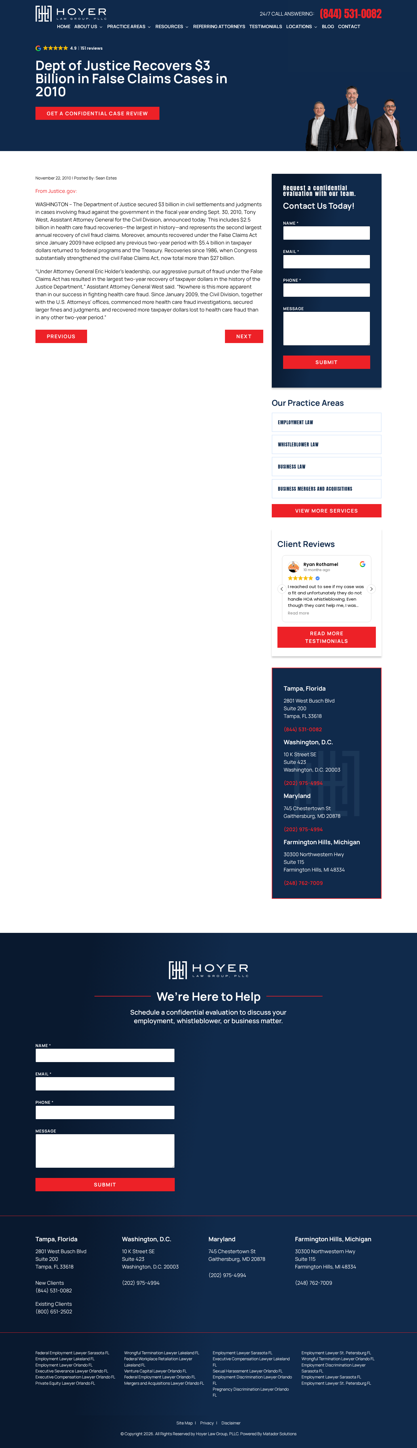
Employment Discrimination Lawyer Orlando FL (252, 1380)
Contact (349, 26)
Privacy (207, 1423)
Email (291, 251)
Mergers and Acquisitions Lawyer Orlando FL (164, 1383)
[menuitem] (64, 26)
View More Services (326, 510)
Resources (169, 26)
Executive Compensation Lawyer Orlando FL (75, 1377)
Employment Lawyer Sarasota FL (242, 1352)
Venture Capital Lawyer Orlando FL (155, 1371)
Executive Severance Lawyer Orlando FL (71, 1371)
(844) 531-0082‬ (303, 729)
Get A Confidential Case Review (97, 113)
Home (63, 26)
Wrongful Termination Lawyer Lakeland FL (161, 1352)
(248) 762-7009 (303, 882)
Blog (328, 26)
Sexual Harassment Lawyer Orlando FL (248, 1371)
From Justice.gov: (56, 190)
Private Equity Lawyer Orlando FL (65, 1383)
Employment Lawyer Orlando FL (63, 1365)
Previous (61, 336)
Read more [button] (298, 613)
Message (293, 308)
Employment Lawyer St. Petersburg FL (336, 1352)
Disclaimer (231, 1423)
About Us (85, 26)
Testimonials (265, 26)
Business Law (292, 466)
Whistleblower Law (298, 444)
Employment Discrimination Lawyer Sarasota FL (334, 1368)
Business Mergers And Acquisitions (315, 488)
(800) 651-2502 (53, 1311)
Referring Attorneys (219, 26)
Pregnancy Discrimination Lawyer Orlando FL (251, 1392)
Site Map (184, 1423)
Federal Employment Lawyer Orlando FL (159, 1377)
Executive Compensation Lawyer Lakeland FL (251, 1361)
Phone (292, 280)
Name (291, 223)
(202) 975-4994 (303, 783)
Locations (299, 26)
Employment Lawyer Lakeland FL (64, 1358)
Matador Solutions (279, 1433)
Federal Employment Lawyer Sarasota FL (72, 1352)
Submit (326, 362)
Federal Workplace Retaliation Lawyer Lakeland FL (158, 1361)
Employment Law (295, 422)
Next (244, 336)
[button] (371, 589)
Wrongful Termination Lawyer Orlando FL (338, 1358)
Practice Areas (126, 26)
